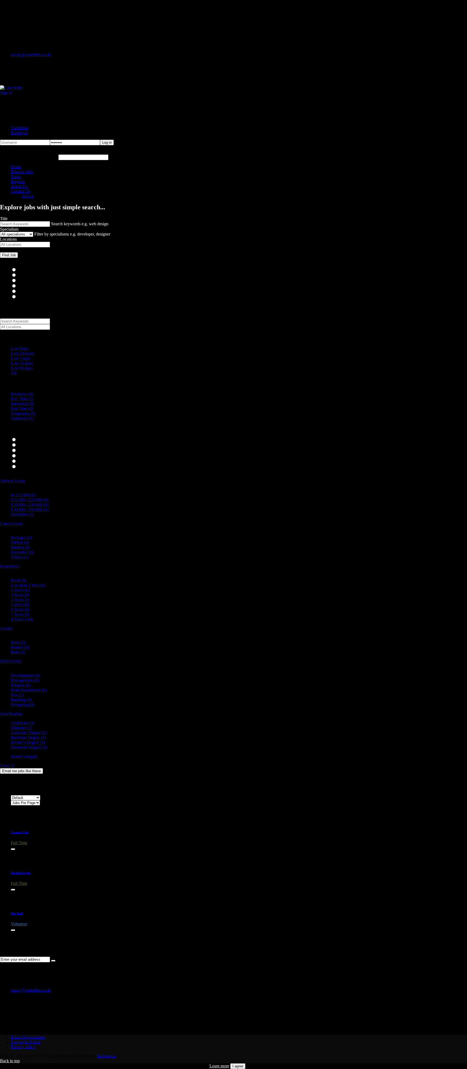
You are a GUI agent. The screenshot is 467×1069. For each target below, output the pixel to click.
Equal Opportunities (28, 1037)
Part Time (22, 408)
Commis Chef (19, 832)
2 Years (20, 590)
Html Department (28, 690)
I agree (237, 1066)
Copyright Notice (26, 1042)
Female (20, 647)
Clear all (7, 765)
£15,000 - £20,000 (29, 499)
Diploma (21, 727)
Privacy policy (23, 1046)
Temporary (23, 413)
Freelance (22, 394)
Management (25, 680)
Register (18, 181)
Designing (22, 704)
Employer (19, 132)
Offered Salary (12, 481)
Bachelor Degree (28, 737)
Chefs (23, 275)
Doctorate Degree (29, 747)
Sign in (6, 92)
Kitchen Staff (30, 286)
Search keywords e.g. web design (79, 223)
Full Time (22, 398)
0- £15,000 (23, 495)
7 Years (20, 614)
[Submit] (53, 961)
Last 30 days (21, 368)
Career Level (11, 523)
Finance (20, 685)
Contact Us (20, 191)
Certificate (22, 723)
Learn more (219, 1066)
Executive (22, 552)
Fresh (18, 580)
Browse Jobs (22, 171)
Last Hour (19, 348)
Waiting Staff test (33, 297)
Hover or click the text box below (29, 157)
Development (25, 675)
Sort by (17, 792)
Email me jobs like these (21, 771)
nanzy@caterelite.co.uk (31, 54)
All (13, 373)
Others (19, 557)
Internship (22, 403)
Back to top (10, 1060)
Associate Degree (29, 732)
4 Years (20, 599)
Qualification (11, 713)
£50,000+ (22, 514)
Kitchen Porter (21, 872)
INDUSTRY (11, 661)
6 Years (20, 609)
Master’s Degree (28, 742)
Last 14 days (21, 363)
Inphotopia (106, 1056)
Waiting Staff (30, 291)
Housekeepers (30, 280)
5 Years (20, 604)
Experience (9, 566)
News (16, 176)
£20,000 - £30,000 (29, 504)
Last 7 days (20, 358)
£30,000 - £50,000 (29, 509)
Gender (6, 628)
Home (16, 166)
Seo (17, 695)
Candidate (19, 128)
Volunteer (22, 418)
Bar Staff (26, 270)
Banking (21, 699)
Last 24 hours (22, 353)
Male (18, 642)
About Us (19, 186)
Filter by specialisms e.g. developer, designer (72, 234)
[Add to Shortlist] (13, 849)
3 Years (20, 595)
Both (18, 652)
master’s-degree (24, 756)
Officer (20, 542)
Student (20, 547)
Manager (21, 537)
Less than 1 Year (28, 585)
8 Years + (22, 619)
